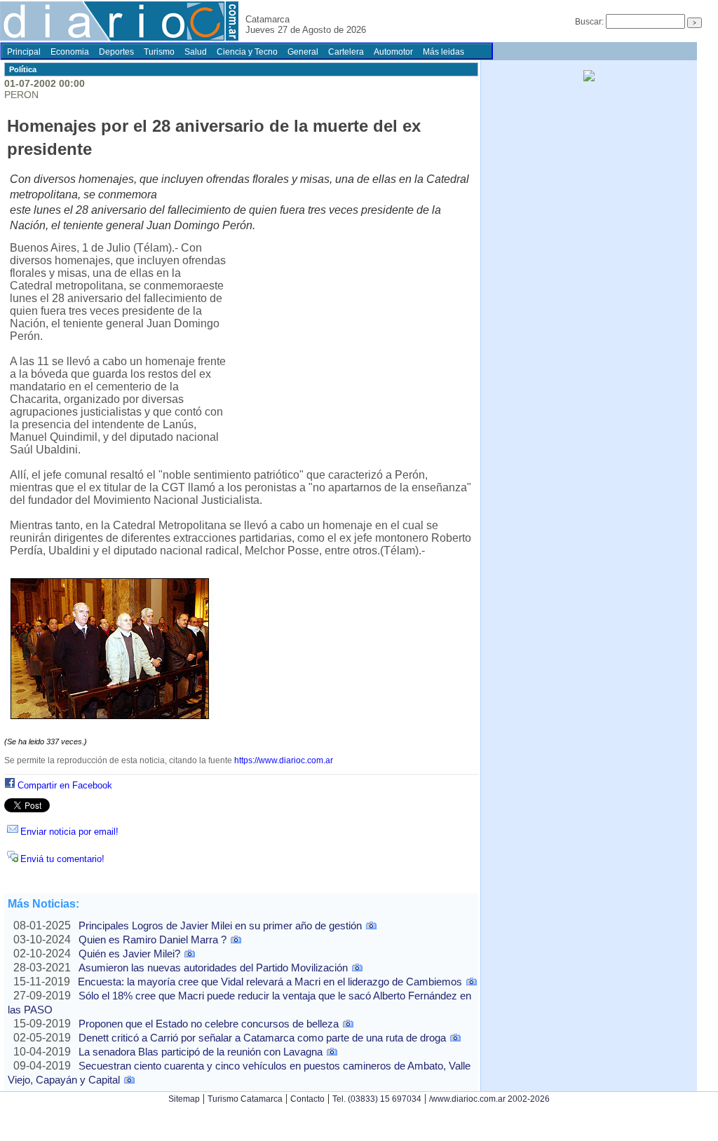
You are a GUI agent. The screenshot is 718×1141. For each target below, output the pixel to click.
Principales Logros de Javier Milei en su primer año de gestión (220, 925)
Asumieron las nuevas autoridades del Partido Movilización (213, 967)
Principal (24, 52)
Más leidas (443, 52)
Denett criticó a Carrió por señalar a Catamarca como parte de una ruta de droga (262, 1038)
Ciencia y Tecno (247, 52)
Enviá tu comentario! (62, 859)
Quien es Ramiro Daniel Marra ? (152, 939)
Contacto (307, 1099)
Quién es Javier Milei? (129, 953)
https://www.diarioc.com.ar (283, 760)
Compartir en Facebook (65, 785)
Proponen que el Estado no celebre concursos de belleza (209, 1024)
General (302, 52)
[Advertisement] (349, 345)
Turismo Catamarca (245, 1099)
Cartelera (346, 52)
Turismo (159, 52)
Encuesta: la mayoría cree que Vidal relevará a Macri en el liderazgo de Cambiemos (270, 982)
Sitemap (184, 1099)
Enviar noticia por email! (69, 831)
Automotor (393, 52)
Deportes (116, 52)
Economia (69, 52)
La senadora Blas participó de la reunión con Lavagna (201, 1052)
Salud (195, 52)
